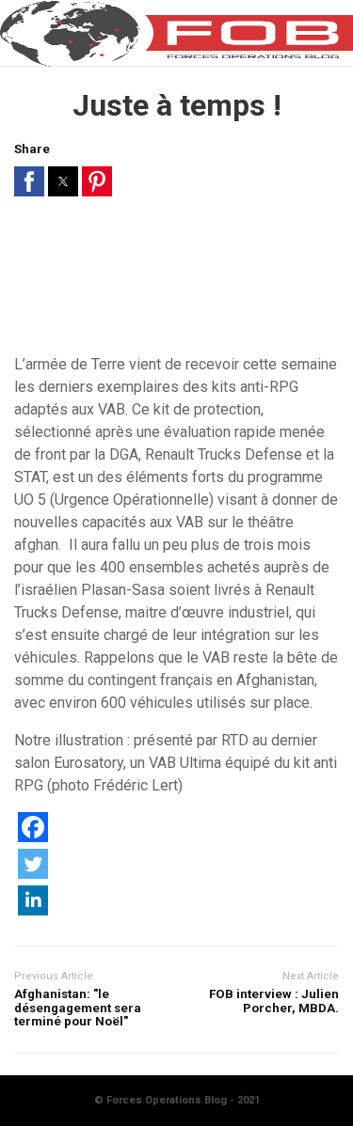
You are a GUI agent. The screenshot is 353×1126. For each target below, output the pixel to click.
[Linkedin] (33, 910)
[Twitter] (33, 874)
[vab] (176, 282)
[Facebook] (33, 837)
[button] (29, 181)
